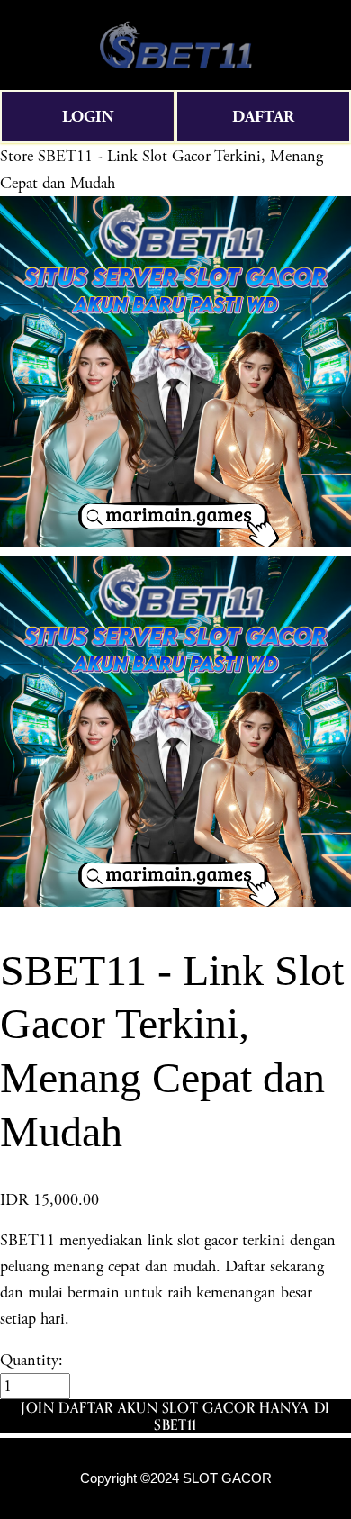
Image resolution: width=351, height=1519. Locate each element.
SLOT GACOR (227, 1478)
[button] (175, 1416)
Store (16, 156)
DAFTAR (263, 116)
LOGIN (88, 116)
